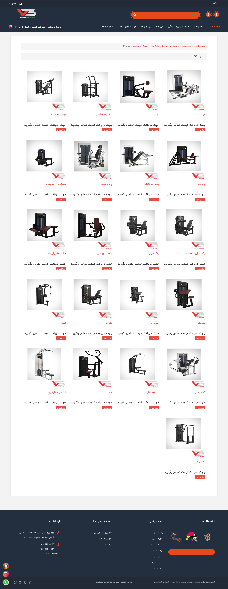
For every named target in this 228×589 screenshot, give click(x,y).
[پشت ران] (137, 228)
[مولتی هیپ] (183, 436)
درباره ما (159, 26)
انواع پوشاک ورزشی (102, 532)
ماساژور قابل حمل (155, 557)
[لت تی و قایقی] (44, 367)
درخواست (174, 552)
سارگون (99, 582)
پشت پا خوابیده (57, 253)
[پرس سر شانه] (137, 159)
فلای (63, 323)
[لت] (90, 367)
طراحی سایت (126, 582)
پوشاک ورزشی (156, 532)
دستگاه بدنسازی (140, 46)
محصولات (198, 26)
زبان (215, 2)
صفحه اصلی (214, 26)
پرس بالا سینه (58, 115)
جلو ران (108, 323)
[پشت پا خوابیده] (44, 228)
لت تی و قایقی (57, 392)
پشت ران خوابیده (56, 184)
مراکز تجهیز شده (127, 26)
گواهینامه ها (108, 26)
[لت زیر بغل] (137, 367)
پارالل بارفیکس (104, 115)
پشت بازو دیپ (104, 253)
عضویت (12, 3)
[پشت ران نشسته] (183, 228)
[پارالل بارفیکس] (90, 89)
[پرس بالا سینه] (44, 89)
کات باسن (199, 392)
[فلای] (44, 298)
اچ (204, 115)
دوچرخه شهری (157, 538)
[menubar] (158, 27)
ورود (20, 3)
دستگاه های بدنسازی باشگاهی (164, 46)
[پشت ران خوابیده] (44, 159)
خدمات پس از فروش (178, 26)
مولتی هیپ (199, 462)
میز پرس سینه (157, 563)
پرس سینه (106, 184)
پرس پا (201, 184)
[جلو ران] (90, 298)
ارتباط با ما (145, 26)
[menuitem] (211, 27)
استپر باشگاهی (156, 569)
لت (110, 392)
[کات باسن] (183, 367)
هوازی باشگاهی (156, 551)
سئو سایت (114, 582)
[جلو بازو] (183, 298)
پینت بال (107, 545)
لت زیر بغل (153, 392)
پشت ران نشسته (195, 253)
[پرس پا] (183, 159)
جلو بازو (201, 323)
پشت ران (153, 253)
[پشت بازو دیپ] (90, 228)
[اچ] (183, 89)
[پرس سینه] (90, 159)
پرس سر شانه (151, 184)
